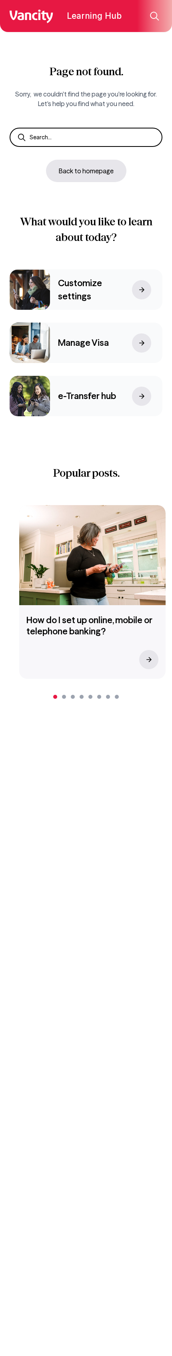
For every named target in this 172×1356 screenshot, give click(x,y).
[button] (55, 697)
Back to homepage (86, 171)
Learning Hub (94, 16)
